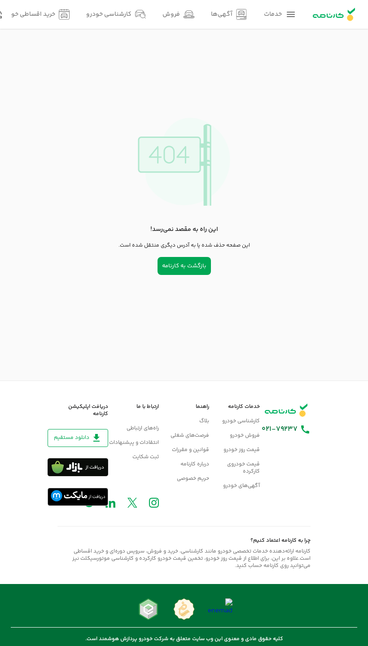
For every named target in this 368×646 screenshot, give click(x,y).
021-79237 (280, 429)
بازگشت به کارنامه (184, 265)
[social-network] (154, 505)
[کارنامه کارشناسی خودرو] (286, 410)
